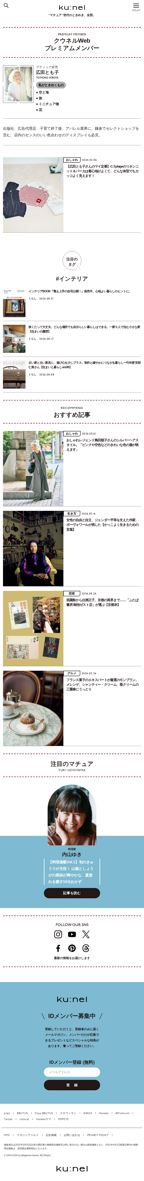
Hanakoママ (43, 1119)
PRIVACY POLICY (98, 1135)
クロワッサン (68, 1113)
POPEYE (63, 1119)
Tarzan (8, 1119)
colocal (24, 1119)
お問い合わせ (72, 1135)
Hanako (103, 1113)
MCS (7, 1135)
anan (7, 1113)
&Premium (123, 1113)
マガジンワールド (28, 1135)
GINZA (87, 1113)
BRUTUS (22, 1113)
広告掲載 (51, 1135)
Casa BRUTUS (44, 1113)
